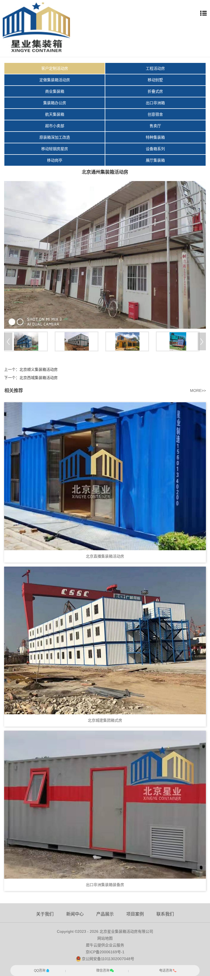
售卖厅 (155, 126)
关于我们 (45, 914)
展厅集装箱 (155, 160)
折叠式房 (155, 91)
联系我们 (165, 914)
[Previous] (8, 341)
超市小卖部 (54, 126)
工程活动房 (155, 68)
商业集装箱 (54, 91)
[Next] (202, 341)
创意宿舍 (155, 114)
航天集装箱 (54, 114)
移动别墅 (155, 80)
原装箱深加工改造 (54, 137)
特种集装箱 (155, 137)
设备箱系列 (155, 149)
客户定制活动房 (54, 68)
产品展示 (105, 914)
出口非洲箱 (155, 103)
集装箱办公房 (54, 103)
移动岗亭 (54, 160)
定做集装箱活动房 (54, 80)
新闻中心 (75, 914)
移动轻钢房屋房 (54, 149)
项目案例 (135, 914)
